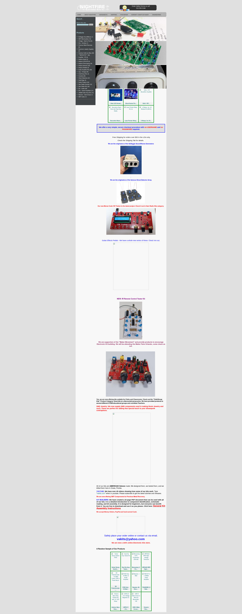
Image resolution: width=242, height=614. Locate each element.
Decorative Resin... (115, 121)
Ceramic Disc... (146, 608)
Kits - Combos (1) (83, 43)
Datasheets (103, 15)
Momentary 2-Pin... (136, 568)
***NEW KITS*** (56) (84, 55)
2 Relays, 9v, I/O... (146, 121)
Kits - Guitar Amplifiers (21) (85, 90)
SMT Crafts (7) (82, 97)
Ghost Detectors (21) (84, 78)
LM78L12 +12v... (125, 608)
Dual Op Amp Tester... (126, 568)
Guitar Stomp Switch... (115, 568)
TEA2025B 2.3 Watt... (146, 588)
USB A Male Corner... (136, 608)
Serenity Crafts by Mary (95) (86, 53)
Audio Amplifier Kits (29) (85, 70)
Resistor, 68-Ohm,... (136, 588)
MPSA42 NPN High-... (146, 568)
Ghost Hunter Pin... (131, 103)
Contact (81, 20)
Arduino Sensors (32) (84, 65)
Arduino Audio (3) (83, 59)
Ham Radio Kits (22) (84, 86)
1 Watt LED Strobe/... (116, 103)
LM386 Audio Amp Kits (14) (86, 92)
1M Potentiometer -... (115, 588)
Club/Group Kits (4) (83, 74)
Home (79, 15)
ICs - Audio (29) (82, 88)
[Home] (117, 11)
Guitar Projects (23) (83, 82)
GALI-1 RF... (146, 103)
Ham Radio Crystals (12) (85, 84)
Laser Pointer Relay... (131, 121)
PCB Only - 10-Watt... (126, 588)
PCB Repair (124, 15)
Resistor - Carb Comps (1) (85, 95)
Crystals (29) (81, 76)
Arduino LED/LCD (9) (84, 61)
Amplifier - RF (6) (83, 57)
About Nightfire (90, 15)
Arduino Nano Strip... (116, 608)
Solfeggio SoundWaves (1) (85, 37)
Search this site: (81, 23)
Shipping (114, 15)
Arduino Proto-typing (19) (85, 63)
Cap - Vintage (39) (83, 72)
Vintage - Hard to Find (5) (85, 41)
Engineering (156, 15)
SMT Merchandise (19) (84, 39)
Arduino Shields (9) (83, 67)
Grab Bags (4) (82, 80)
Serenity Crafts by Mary (140, 15)
